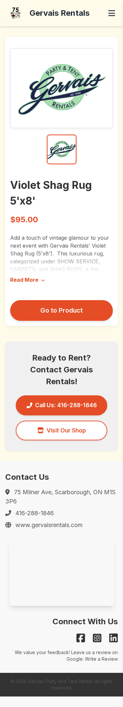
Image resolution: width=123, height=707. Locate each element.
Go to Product (61, 310)
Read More (25, 279)
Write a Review (101, 659)
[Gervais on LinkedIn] (113, 638)
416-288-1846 (34, 513)
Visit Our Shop (66, 430)
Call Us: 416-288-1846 (66, 405)
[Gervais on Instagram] (97, 638)
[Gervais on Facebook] (80, 638)
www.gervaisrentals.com (49, 524)
